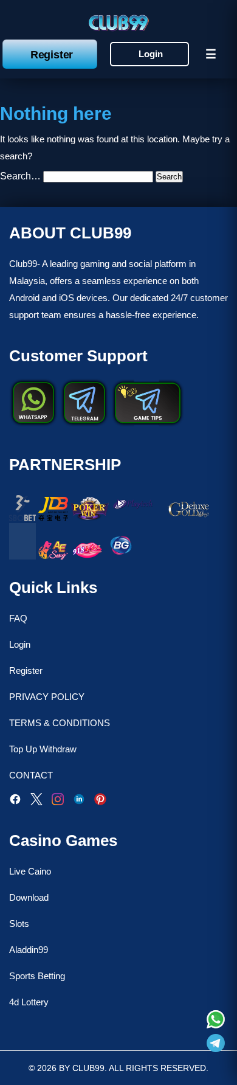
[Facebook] (15, 802)
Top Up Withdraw (43, 749)
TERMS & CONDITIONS (59, 723)
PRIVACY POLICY (46, 697)
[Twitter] (36, 802)
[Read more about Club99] (216, 1020)
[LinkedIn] (79, 802)
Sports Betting (37, 976)
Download (29, 897)
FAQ (18, 618)
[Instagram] (58, 802)
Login (151, 54)
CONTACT (31, 775)
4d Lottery (29, 1002)
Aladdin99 (28, 950)
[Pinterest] (100, 802)
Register (51, 54)
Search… (20, 176)
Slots (19, 923)
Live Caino (30, 871)
